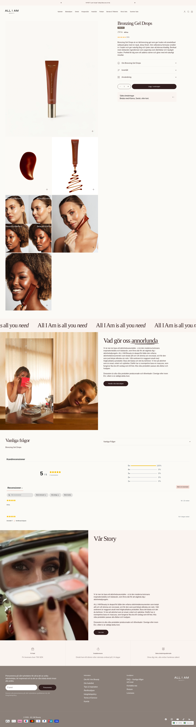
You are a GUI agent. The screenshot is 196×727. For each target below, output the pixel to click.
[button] (144, 465)
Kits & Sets (124, 11)
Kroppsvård (85, 11)
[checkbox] (67, 495)
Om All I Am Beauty (91, 679)
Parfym (101, 11)
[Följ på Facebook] (166, 719)
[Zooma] (92, 131)
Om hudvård (89, 683)
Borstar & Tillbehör (112, 11)
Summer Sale (134, 11)
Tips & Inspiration (91, 687)
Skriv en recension (183, 487)
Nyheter (60, 11)
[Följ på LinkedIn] (189, 719)
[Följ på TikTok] (183, 719)
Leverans (130, 693)
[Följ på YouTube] (177, 719)
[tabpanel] (98, 509)
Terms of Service (90, 698)
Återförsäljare (89, 690)
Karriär (86, 701)
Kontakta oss (132, 686)
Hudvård (94, 11)
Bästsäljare (68, 11)
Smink (77, 11)
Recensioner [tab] (14, 488)
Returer (130, 689)
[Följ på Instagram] (172, 719)
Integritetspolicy (90, 694)
